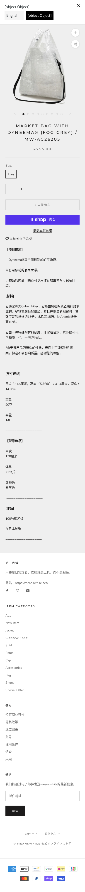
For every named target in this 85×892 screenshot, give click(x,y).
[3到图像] (33, 114)
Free (11, 174)
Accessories (13, 668)
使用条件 (11, 744)
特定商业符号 (14, 714)
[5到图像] (42, 114)
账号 (8, 737)
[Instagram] (17, 590)
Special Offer (14, 690)
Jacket (9, 630)
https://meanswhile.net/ (31, 583)
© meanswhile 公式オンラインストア (43, 843)
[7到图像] (52, 114)
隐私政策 (11, 722)
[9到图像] (62, 114)
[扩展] (75, 32)
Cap (8, 660)
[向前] (15, 114)
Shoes (9, 683)
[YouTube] (27, 590)
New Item (12, 623)
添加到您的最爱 (21, 239)
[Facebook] (7, 590)
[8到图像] (57, 114)
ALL (8, 615)
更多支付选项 (42, 230)
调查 (8, 752)
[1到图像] (23, 114)
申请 (15, 811)
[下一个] (70, 114)
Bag (8, 675)
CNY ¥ (29, 833)
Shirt (8, 645)
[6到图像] (47, 114)
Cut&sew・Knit (16, 638)
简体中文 (50, 833)
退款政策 (11, 729)
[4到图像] (38, 114)
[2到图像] (28, 114)
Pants (9, 653)
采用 (8, 759)
